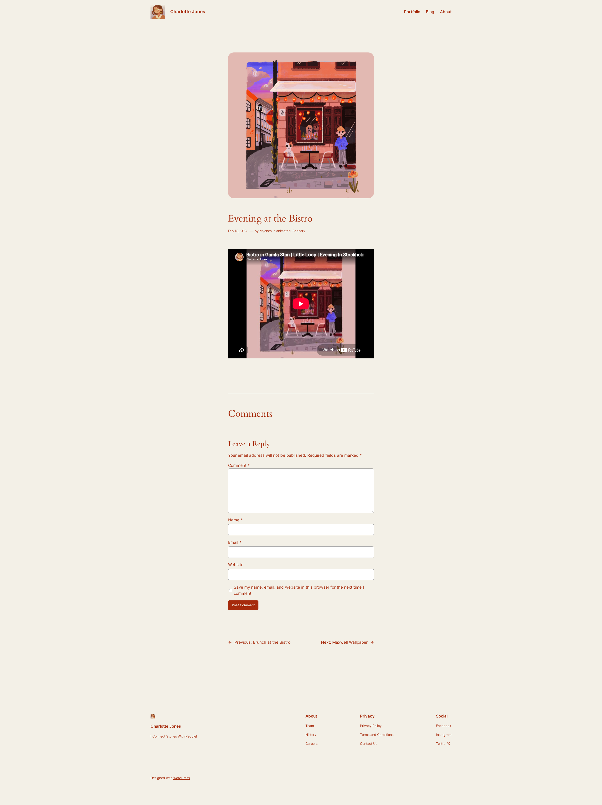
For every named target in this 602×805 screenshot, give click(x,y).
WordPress (181, 778)
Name (235, 520)
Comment (239, 465)
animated (283, 231)
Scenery (299, 231)
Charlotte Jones (187, 11)
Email (235, 542)
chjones (266, 231)
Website (235, 564)
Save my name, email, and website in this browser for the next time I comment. (299, 590)
